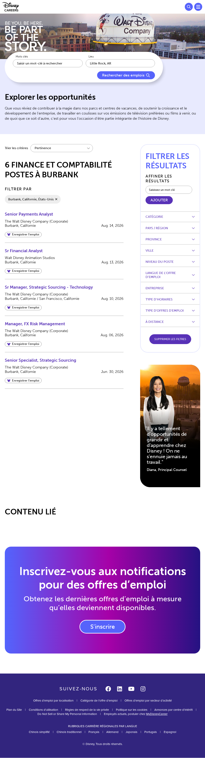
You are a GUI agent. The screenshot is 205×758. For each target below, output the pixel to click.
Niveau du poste (160, 262)
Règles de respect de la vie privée (87, 710)
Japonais (131, 732)
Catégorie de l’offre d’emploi (99, 700)
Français (93, 732)
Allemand (112, 732)
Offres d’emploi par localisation (53, 700)
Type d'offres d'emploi (165, 310)
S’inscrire (102, 626)
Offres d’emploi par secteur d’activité (148, 700)
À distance (155, 322)
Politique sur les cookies (131, 710)
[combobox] (120, 63)
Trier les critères (16, 148)
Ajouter (159, 200)
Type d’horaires (159, 299)
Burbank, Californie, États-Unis (31, 199)
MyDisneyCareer (157, 714)
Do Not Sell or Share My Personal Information (67, 714)
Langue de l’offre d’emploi (161, 275)
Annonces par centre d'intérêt (173, 710)
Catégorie (154, 217)
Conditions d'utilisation (43, 710)
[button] (23, 234)
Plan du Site (14, 710)
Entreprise (155, 288)
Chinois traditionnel (69, 732)
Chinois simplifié (39, 732)
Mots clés (22, 56)
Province (154, 239)
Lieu (91, 56)
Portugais (150, 732)
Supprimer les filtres (170, 339)
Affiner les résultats (159, 178)
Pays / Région (157, 228)
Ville (150, 250)
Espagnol (170, 732)
